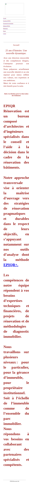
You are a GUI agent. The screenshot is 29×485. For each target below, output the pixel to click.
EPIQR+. (10, 265)
